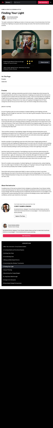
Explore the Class (20, 216)
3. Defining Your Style (8, 253)
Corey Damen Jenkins (12, 17)
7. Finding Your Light (8, 266)
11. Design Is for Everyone (9, 279)
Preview (4, 79)
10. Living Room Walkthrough (10, 276)
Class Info (4, 81)
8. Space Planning (7, 269)
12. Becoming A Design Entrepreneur (12, 283)
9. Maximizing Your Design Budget (11, 273)
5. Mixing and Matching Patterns (11, 260)
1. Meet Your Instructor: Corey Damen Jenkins (14, 246)
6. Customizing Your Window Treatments (13, 263)
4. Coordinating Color (8, 256)
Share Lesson (44, 62)
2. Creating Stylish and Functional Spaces (13, 250)
